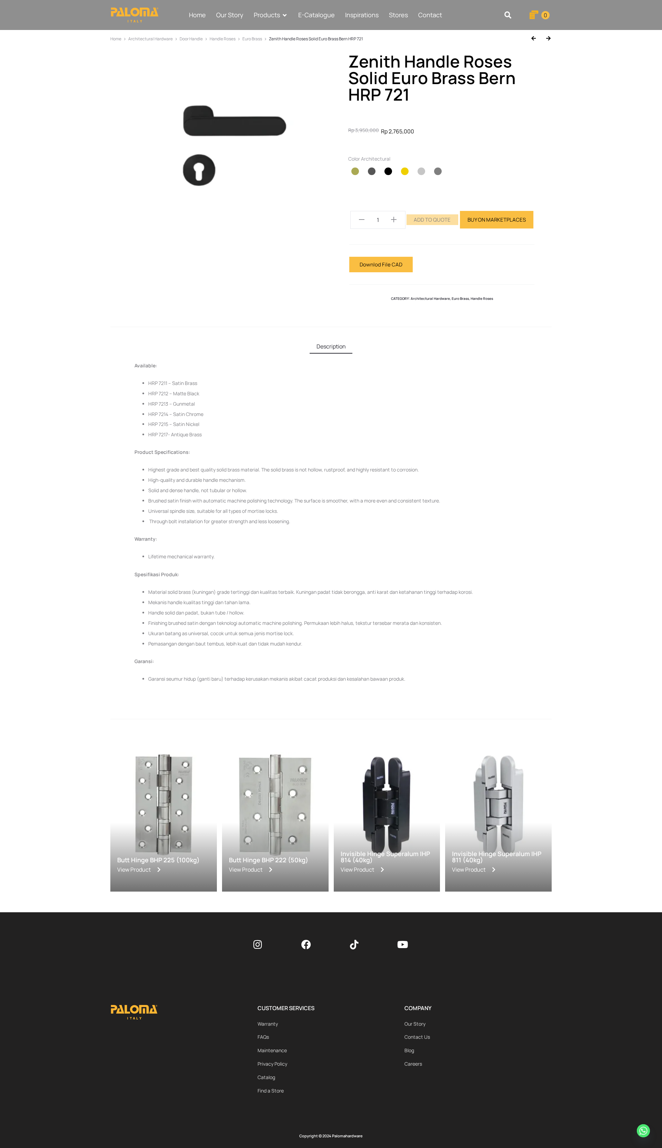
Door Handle (191, 39)
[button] (508, 15)
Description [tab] (331, 346)
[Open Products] (285, 15)
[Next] (546, 38)
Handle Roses (222, 39)
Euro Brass (252, 39)
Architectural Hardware (150, 39)
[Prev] (536, 38)
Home (115, 39)
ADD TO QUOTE (432, 219)
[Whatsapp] (644, 1131)
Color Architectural (369, 158)
